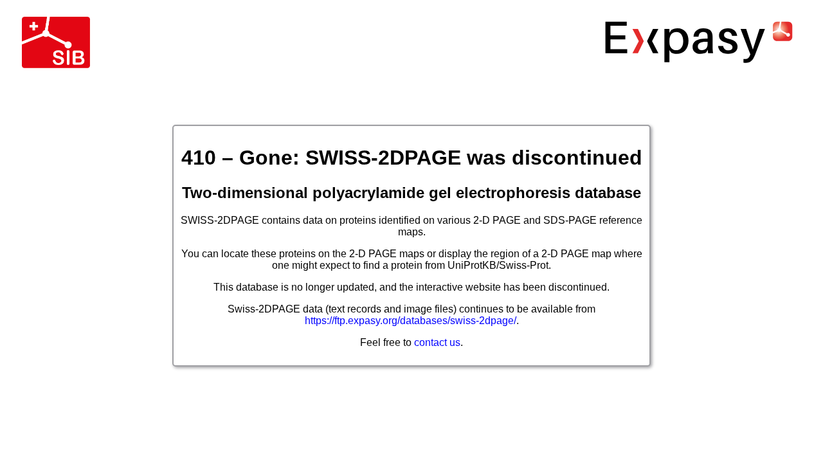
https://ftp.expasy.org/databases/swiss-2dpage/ (410, 320)
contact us (437, 342)
